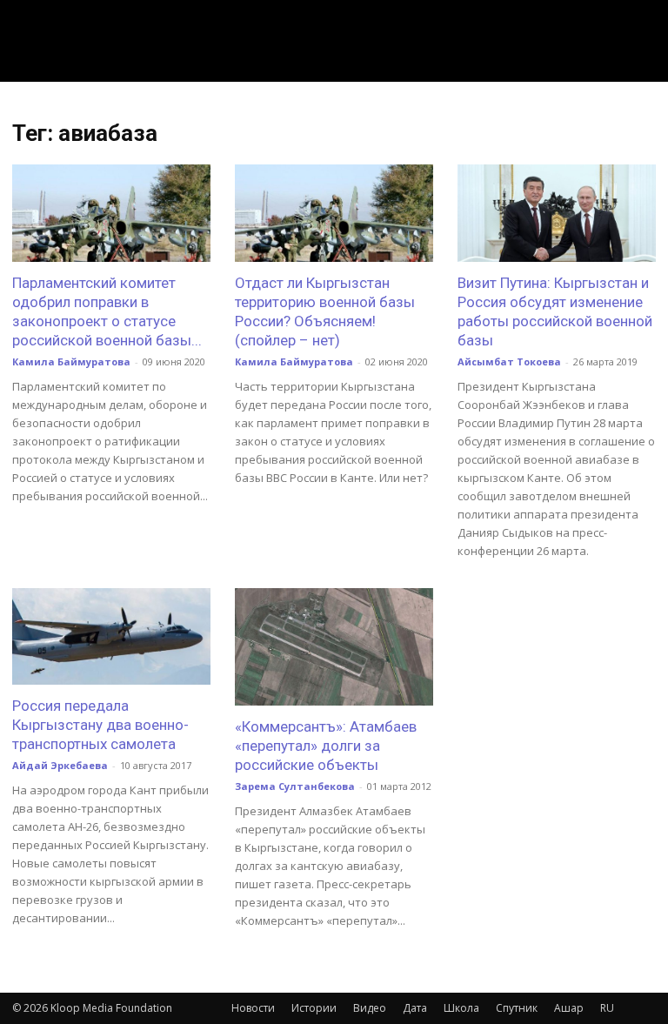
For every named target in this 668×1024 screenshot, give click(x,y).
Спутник (517, 1008)
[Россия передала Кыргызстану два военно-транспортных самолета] (111, 637)
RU (607, 1008)
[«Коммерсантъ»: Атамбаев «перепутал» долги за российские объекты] (334, 647)
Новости (253, 1008)
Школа (461, 1008)
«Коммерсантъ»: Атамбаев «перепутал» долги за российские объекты (326, 745)
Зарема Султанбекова (295, 786)
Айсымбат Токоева (509, 361)
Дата (415, 1008)
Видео (369, 1008)
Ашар (569, 1008)
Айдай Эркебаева (60, 765)
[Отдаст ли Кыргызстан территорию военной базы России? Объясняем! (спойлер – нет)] (334, 213)
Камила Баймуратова (71, 361)
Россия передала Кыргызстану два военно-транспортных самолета (100, 725)
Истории (314, 1008)
